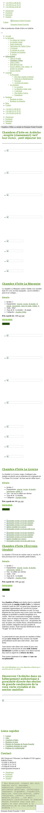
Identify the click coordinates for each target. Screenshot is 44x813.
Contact (8, 105)
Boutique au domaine (17, 101)
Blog (7, 103)
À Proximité (14, 75)
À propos (13, 54)
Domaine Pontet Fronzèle (20, 24)
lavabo (25, 304)
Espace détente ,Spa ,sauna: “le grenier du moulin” (21, 68)
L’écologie (13, 48)
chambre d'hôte (20, 312)
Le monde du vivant (17, 50)
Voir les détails (7, 320)
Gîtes (7, 738)
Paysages (17, 81)
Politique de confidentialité (14, 748)
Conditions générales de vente (16, 746)
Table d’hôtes (15, 62)
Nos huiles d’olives (21, 93)
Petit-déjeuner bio (16, 64)
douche (19, 304)
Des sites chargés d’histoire (24, 77)
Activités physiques (21, 83)
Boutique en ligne (16, 99)
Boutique (8, 97)
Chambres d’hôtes (16, 60)
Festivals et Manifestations (23, 79)
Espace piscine (15, 71)
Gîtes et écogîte (15, 58)
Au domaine (14, 85)
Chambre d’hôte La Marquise (21, 283)
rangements (16, 306)
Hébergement (10, 56)
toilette (34, 306)
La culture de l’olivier (17, 40)
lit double (32, 304)
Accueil (8, 36)
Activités (8, 73)
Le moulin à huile (16, 42)
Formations (18, 95)
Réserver (6, 324)
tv (38, 306)
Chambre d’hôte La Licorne (20, 469)
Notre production (16, 44)
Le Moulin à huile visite (22, 89)
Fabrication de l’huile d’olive (20, 46)
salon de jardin (26, 306)
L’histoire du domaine (17, 52)
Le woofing (18, 87)
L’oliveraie (18, 91)
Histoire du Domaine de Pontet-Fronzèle (19, 744)
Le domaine (9, 38)
